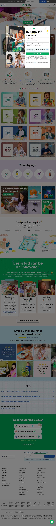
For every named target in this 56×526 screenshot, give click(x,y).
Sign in (35, 62)
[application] (52, 522)
